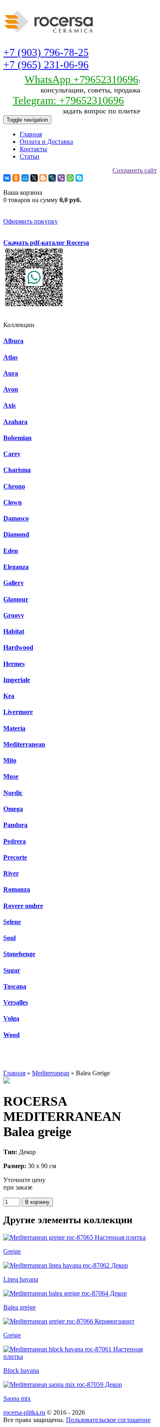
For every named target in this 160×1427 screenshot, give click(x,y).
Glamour (15, 599)
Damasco (16, 518)
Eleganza (16, 566)
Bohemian (17, 437)
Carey (12, 453)
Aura (10, 373)
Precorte (15, 857)
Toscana (14, 986)
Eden (10, 550)
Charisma (17, 469)
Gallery (13, 582)
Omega (13, 808)
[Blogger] (43, 178)
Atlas (10, 357)
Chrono (14, 486)
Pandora (15, 824)
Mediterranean (24, 744)
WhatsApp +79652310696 (81, 79)
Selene (12, 921)
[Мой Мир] (25, 178)
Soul (9, 937)
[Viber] (61, 178)
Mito (9, 760)
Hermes (14, 663)
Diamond (16, 534)
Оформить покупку (30, 221)
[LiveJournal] (52, 178)
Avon (10, 389)
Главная (31, 134)
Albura (13, 340)
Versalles (15, 1002)
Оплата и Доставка (46, 141)
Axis (9, 405)
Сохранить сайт (134, 170)
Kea (8, 695)
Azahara (15, 421)
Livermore (18, 711)
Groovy (13, 615)
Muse (10, 776)
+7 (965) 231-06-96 (46, 65)
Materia (14, 728)
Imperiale (16, 679)
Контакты (33, 148)
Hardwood (18, 647)
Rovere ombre (23, 905)
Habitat (13, 631)
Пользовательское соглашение (108, 1419)
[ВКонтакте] (7, 178)
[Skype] (79, 178)
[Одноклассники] (16, 178)
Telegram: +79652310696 (68, 100)
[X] (34, 178)
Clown (12, 502)
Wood (11, 1034)
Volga (11, 1018)
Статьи (29, 156)
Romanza (16, 889)
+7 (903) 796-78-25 (46, 52)
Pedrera (14, 841)
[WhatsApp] (70, 178)
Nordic (13, 792)
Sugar (11, 970)
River (11, 873)
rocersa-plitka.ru (24, 1412)
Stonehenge (19, 953)
